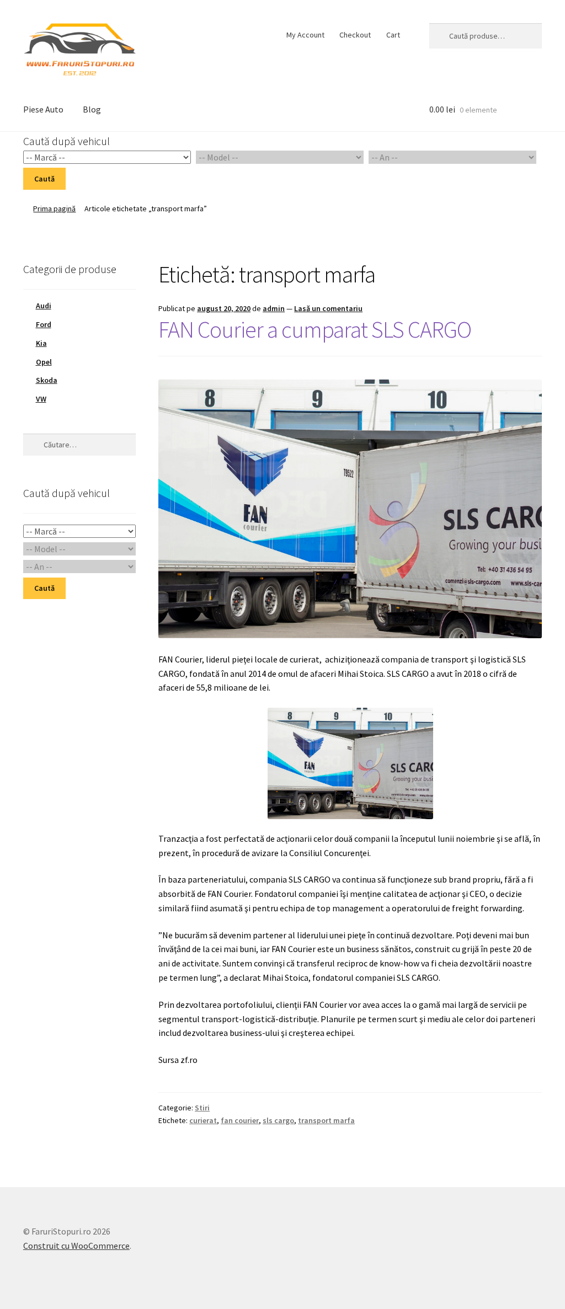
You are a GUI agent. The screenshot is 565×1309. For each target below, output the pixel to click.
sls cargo (278, 1120)
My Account (305, 35)
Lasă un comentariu (328, 308)
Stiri (202, 1108)
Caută (44, 179)
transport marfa (326, 1120)
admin (274, 308)
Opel (44, 362)
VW (41, 399)
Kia (41, 343)
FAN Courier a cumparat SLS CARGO (314, 329)
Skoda (46, 380)
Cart (393, 35)
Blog (92, 109)
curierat (203, 1120)
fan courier (240, 1120)
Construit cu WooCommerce (76, 1245)
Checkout (355, 35)
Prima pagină (54, 208)
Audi (43, 306)
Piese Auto (43, 109)
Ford (43, 324)
